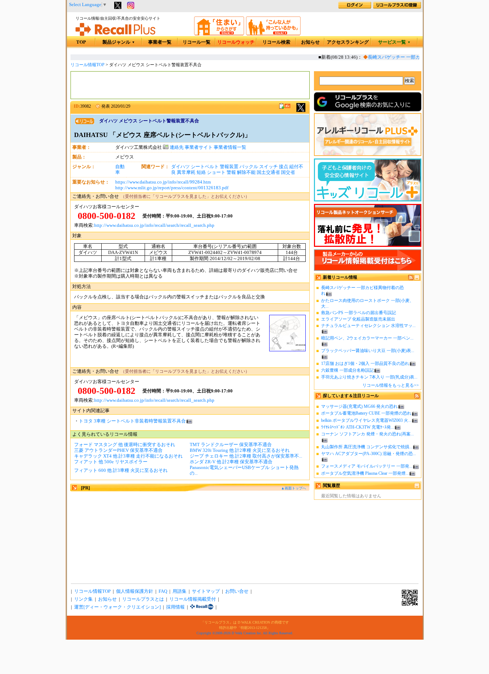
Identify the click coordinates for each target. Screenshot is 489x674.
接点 (283, 166)
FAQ (163, 591)
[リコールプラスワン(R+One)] (201, 607)
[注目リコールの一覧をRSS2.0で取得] (417, 397)
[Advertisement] (190, 85)
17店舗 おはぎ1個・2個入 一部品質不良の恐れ (365, 363)
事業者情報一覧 (230, 147)
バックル (248, 166)
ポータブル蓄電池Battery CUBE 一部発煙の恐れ (366, 413)
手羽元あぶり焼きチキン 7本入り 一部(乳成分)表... (369, 377)
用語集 (180, 591)
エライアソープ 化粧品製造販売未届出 (358, 319)
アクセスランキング (348, 42)
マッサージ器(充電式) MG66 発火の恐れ (359, 406)
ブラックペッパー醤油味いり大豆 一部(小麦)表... (367, 350)
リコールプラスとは (143, 599)
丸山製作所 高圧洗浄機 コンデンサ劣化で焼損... (366, 447)
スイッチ (268, 166)
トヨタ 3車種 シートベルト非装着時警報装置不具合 (132, 421)
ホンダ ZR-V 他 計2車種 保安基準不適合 (231, 461)
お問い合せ (236, 591)
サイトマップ (206, 591)
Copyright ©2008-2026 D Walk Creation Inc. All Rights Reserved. (245, 633)
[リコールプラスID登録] (397, 7)
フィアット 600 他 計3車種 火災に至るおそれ (121, 470)
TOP (81, 42)
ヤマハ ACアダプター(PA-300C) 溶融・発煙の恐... (368, 453)
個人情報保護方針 (134, 591)
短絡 (201, 172)
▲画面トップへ (293, 488)
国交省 (288, 172)
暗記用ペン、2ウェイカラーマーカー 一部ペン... (367, 338)
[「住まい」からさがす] (219, 33)
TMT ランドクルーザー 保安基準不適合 (231, 444)
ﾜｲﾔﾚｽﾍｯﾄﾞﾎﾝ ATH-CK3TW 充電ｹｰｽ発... (357, 427)
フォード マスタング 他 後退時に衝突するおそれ (124, 444)
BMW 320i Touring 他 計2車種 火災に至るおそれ (240, 450)
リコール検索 (276, 42)
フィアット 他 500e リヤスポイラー (110, 461)
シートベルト (205, 166)
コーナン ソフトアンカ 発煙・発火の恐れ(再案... (367, 434)
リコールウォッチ (236, 42)
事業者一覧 (159, 42)
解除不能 (246, 172)
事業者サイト (199, 147)
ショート (216, 172)
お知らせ (310, 42)
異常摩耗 (186, 172)
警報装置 (229, 166)
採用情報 (175, 607)
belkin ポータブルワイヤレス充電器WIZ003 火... (366, 420)
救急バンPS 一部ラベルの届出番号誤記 (358, 313)
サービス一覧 (394, 42)
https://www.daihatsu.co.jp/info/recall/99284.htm (163, 182)
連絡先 (176, 147)
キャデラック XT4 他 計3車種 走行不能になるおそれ (128, 456)
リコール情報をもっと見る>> (390, 385)
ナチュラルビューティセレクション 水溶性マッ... (368, 325)
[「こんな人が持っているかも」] (273, 33)
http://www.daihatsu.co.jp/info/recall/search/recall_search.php (154, 225)
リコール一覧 (196, 42)
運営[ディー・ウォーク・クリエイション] (117, 607)
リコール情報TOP (88, 65)
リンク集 (83, 599)
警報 (231, 172)
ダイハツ (180, 166)
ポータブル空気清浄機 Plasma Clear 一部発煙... (365, 473)
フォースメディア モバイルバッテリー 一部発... (366, 466)
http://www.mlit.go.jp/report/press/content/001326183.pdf (171, 187)
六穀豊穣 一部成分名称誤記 (347, 370)
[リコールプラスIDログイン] (354, 7)
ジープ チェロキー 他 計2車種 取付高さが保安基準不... (246, 456)
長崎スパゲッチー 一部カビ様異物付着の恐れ (411, 57)
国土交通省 (268, 172)
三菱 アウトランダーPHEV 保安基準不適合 (118, 450)
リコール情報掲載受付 (192, 599)
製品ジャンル (118, 42)
